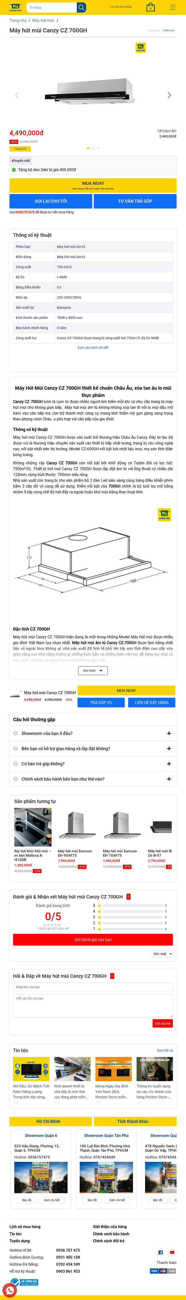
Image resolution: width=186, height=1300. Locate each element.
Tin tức (15, 1234)
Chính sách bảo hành (111, 1234)
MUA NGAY (126, 690)
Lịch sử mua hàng (24, 1226)
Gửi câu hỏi (162, 1023)
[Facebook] (160, 1252)
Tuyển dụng (19, 1241)
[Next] (168, 95)
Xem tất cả (165, 1050)
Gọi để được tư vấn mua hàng (41, 212)
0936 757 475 (68, 1250)
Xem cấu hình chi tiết (93, 348)
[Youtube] (172, 1252)
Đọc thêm (90, 670)
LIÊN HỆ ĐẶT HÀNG (152, 702)
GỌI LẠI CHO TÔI (51, 201)
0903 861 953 (68, 1271)
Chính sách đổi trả (108, 1241)
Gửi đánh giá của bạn (93, 939)
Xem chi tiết (52, 1200)
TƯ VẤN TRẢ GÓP (135, 201)
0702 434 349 (68, 1264)
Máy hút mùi (43, 20)
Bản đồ (26, 1200)
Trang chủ (18, 20)
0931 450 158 (68, 1257)
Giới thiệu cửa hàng (110, 1226)
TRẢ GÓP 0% (101, 702)
